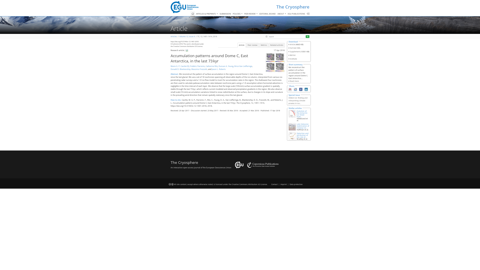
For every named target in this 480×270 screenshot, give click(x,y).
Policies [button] (237, 13)
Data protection (296, 184)
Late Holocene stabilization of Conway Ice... (303, 126)
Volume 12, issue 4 (187, 36)
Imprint (283, 184)
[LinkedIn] (306, 89)
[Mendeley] (290, 89)
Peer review (252, 45)
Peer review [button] (250, 13)
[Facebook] (300, 89)
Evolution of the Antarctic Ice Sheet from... (302, 114)
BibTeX (293, 55)
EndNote (293, 59)
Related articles (276, 45)
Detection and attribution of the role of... (302, 135)
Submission (225, 13)
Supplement (295, 51)
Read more (294, 81)
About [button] (281, 13)
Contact (274, 184)
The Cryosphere (292, 7)
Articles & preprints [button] (206, 13)
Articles (174, 36)
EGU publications (296, 13)
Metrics (264, 45)
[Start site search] (307, 36)
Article (241, 45)
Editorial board (267, 13)
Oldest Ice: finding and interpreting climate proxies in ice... (298, 100)
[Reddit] (295, 89)
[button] (266, 36)
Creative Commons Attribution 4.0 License (249, 184)
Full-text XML (295, 48)
